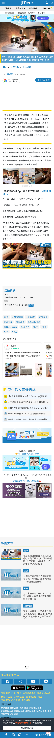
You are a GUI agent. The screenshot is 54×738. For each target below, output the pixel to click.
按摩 (36, 326)
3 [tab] (26, 15)
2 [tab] (24, 15)
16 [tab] (30, 21)
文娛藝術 (25, 326)
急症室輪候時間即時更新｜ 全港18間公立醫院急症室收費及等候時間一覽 (37, 596)
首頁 (5, 67)
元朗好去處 (6, 696)
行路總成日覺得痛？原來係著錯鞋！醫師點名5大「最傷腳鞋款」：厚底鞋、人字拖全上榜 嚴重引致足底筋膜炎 (37, 559)
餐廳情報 (5, 699)
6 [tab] (34, 15)
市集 (13, 693)
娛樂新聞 (31, 12)
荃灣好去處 (18, 696)
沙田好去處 (18, 317)
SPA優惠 (20, 322)
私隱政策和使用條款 (23, 722)
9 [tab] (26, 18)
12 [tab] (34, 18)
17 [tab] (32, 21)
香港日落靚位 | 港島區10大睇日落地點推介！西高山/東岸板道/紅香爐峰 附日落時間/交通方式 (37, 615)
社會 (26, 588)
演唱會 (8, 8)
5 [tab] (31, 15)
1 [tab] (21, 15)
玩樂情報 (15, 67)
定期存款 (41, 12)
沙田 (31, 305)
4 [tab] (29, 15)
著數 (7, 317)
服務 (44, 326)
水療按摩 (8, 322)
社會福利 (25, 699)
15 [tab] (27, 21)
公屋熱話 (22, 12)
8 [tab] (24, 18)
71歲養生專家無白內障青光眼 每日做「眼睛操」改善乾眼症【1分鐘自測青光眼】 (37, 578)
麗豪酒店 (31, 317)
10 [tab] (29, 18)
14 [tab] (25, 21)
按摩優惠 (43, 317)
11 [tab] (31, 18)
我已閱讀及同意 (27, 727)
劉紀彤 (10, 74)
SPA (6, 331)
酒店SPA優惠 (34, 322)
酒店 (15, 331)
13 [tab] (22, 21)
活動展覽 (26, 67)
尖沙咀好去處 (29, 693)
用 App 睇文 (44, 79)
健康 (26, 550)
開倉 (19, 693)
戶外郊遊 (15, 699)
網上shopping (11, 326)
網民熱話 (5, 707)
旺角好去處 (31, 696)
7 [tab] (21, 18)
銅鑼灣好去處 (43, 693)
